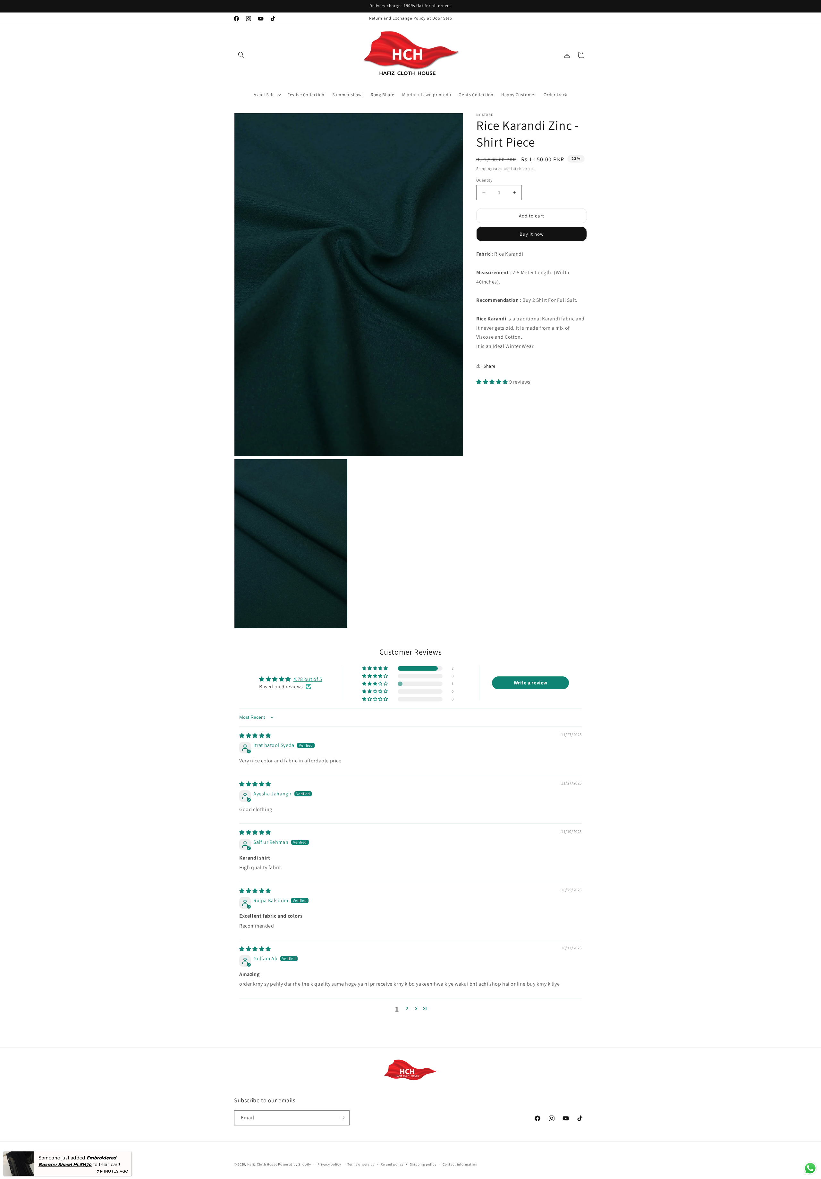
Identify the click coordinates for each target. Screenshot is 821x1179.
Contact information (460, 1164)
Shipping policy (423, 1164)
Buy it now (532, 234)
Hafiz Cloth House (262, 1164)
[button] (241, 55)
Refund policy (392, 1164)
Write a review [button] (530, 682)
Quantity (484, 179)
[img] (255, 735)
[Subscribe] (342, 1117)
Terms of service (360, 1164)
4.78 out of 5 (307, 679)
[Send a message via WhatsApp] (810, 1168)
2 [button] (407, 1008)
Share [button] (489, 366)
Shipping (484, 168)
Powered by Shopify (294, 1164)
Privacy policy (329, 1164)
